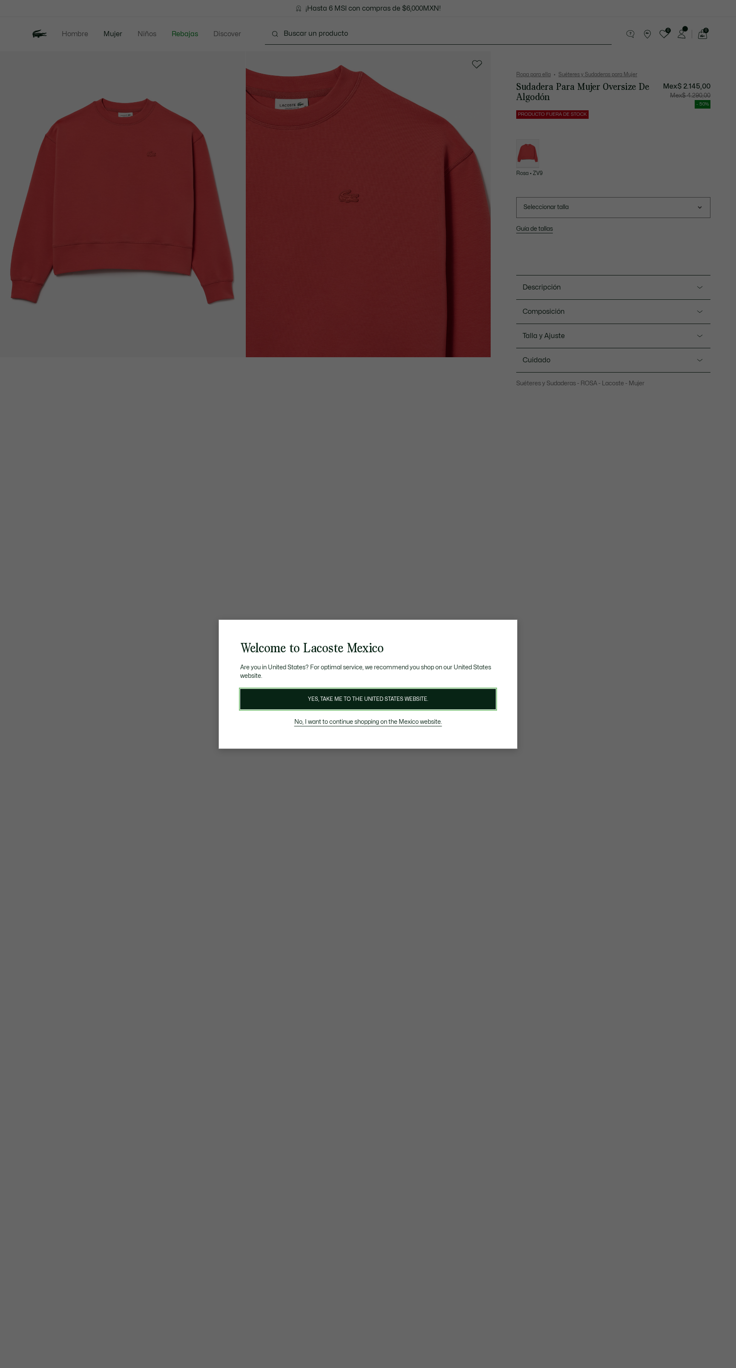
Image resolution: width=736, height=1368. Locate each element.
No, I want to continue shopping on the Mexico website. (368, 722)
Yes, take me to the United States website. (368, 699)
